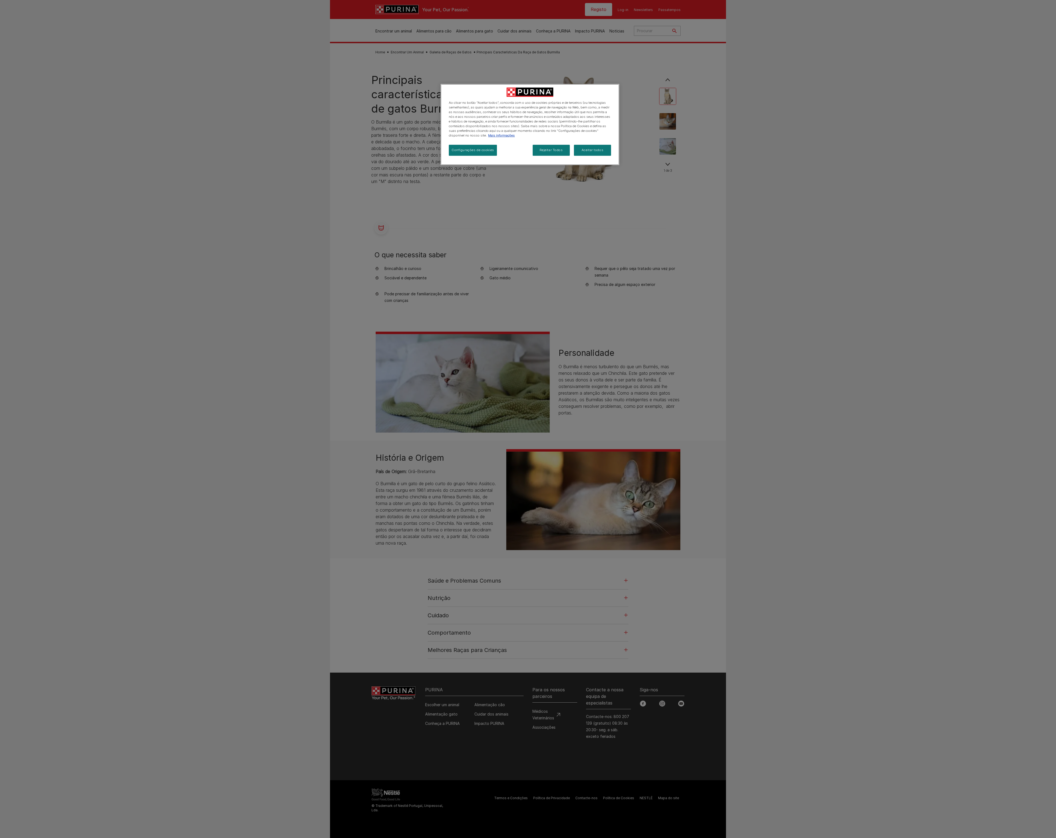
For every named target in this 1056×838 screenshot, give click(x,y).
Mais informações (501, 135)
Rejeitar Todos (551, 150)
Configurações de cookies (473, 150)
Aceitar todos (592, 150)
